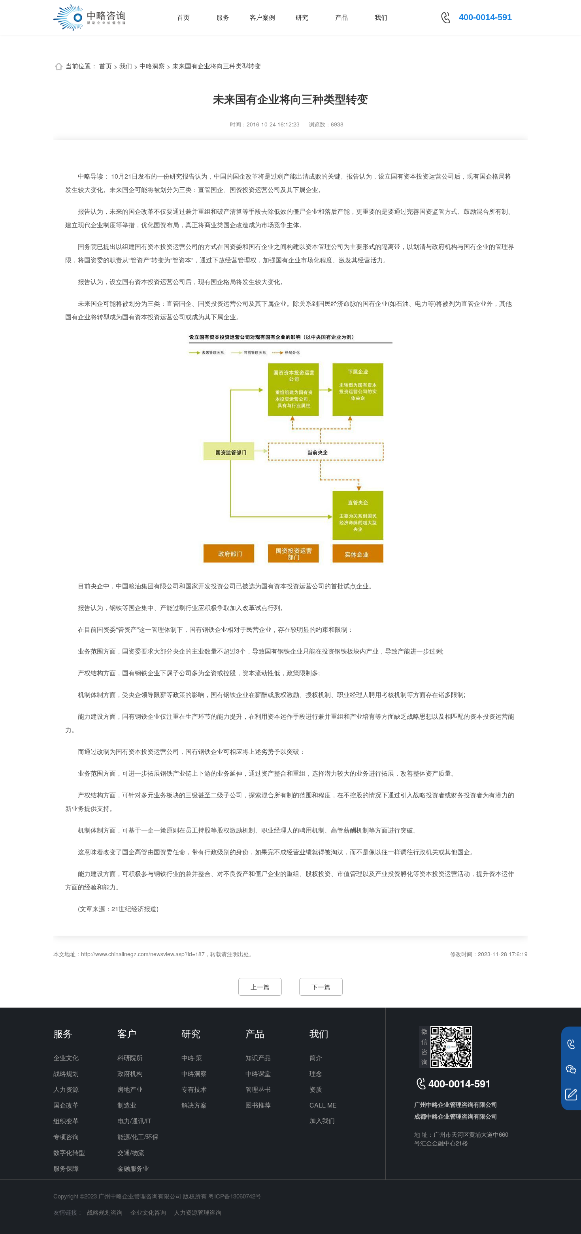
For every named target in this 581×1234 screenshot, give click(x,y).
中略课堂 (258, 1073)
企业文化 (66, 1057)
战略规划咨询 (105, 1212)
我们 (381, 17)
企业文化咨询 (148, 1212)
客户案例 (262, 17)
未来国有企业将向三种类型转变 (216, 65)
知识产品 (258, 1057)
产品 (341, 17)
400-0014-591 (485, 17)
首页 (183, 17)
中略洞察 (152, 65)
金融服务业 (133, 1168)
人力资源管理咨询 (197, 1212)
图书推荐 (258, 1105)
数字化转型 (69, 1152)
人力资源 (66, 1089)
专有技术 (194, 1089)
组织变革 (66, 1120)
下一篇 (320, 986)
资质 (315, 1089)
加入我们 (322, 1120)
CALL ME (323, 1105)
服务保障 (66, 1168)
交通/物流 (130, 1152)
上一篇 (260, 986)
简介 (315, 1057)
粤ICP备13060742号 (234, 1196)
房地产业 (130, 1089)
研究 (302, 17)
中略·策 (191, 1057)
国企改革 (66, 1105)
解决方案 (194, 1105)
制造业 (126, 1105)
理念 (315, 1073)
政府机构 (130, 1073)
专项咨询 (66, 1136)
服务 (223, 17)
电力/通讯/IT (134, 1120)
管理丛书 (258, 1089)
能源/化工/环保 (137, 1136)
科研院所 (130, 1057)
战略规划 (66, 1073)
